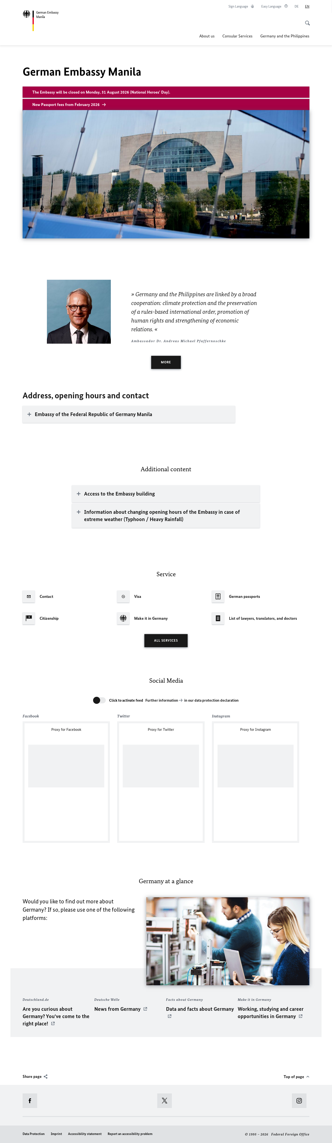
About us (207, 36)
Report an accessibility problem (130, 1134)
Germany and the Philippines (284, 36)
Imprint (56, 1134)
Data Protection (34, 1134)
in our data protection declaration (211, 700)
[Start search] (306, 20)
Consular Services (237, 36)
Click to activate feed (126, 700)
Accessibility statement (85, 1134)
